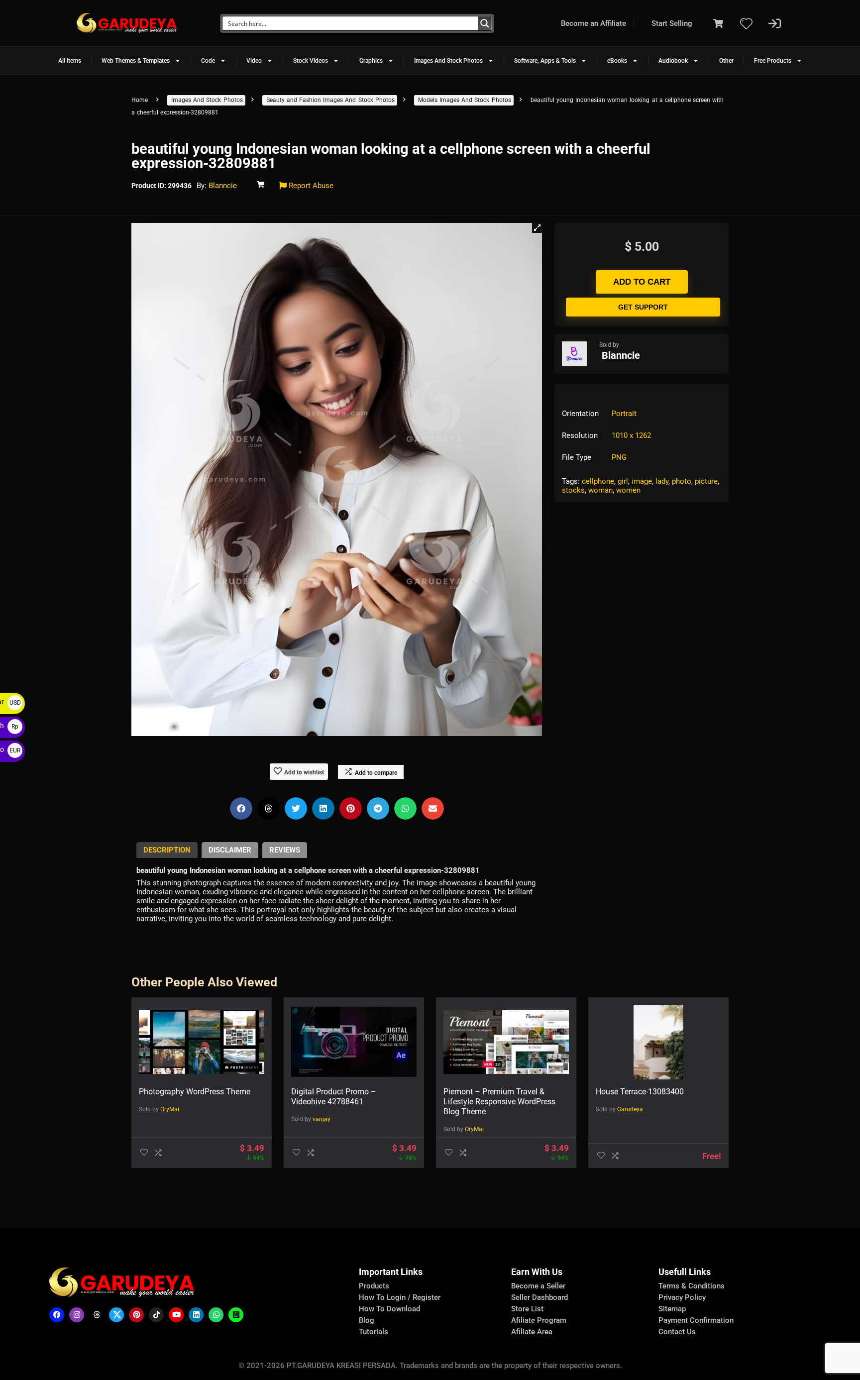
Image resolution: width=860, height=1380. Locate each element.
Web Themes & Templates (136, 60)
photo (681, 481)
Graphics (371, 60)
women (628, 490)
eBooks (617, 60)
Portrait (624, 413)
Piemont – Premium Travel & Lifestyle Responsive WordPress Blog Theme (499, 1101)
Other (726, 60)
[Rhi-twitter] (116, 1314)
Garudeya (630, 1109)
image (642, 481)
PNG (619, 457)
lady (661, 481)
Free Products (772, 60)
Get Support (643, 307)
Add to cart (641, 282)
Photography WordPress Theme (194, 1091)
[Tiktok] (156, 1314)
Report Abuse (310, 185)
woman (600, 490)
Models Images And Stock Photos (464, 100)
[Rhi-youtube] (176, 1314)
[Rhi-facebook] (56, 1314)
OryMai (169, 1109)
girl (623, 481)
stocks (573, 490)
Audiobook (673, 60)
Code (208, 60)
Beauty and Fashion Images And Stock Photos (330, 100)
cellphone (598, 481)
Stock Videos (310, 60)
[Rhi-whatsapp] (216, 1314)
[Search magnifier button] (485, 23)
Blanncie (223, 185)
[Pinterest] (136, 1314)
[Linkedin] (196, 1314)
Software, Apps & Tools (545, 60)
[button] (537, 228)
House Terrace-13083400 (640, 1091)
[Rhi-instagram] (76, 1314)
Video (254, 60)
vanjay (321, 1119)
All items (69, 60)
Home (139, 100)
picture (706, 481)
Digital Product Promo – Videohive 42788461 (333, 1096)
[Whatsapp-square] (235, 1314)
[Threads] (96, 1314)
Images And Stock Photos (448, 60)
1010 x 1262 (631, 435)
